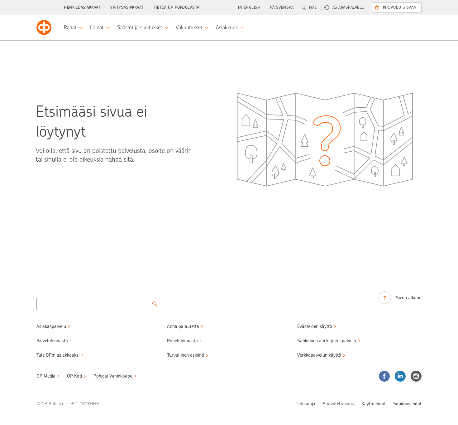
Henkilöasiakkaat (82, 7)
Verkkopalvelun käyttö (319, 355)
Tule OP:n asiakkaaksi (57, 355)
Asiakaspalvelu (348, 7)
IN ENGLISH (249, 7)
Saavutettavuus (338, 404)
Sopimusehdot (407, 404)
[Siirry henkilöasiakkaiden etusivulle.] (43, 27)
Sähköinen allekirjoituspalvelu (326, 341)
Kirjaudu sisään (400, 7)
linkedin (400, 376)
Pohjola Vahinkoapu (112, 376)
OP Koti (74, 376)
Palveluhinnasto (52, 341)
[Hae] (155, 304)
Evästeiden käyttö (314, 326)
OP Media (45, 376)
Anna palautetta (183, 326)
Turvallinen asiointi (185, 355)
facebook (384, 376)
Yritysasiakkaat (127, 7)
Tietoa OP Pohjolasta (176, 7)
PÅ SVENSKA (281, 7)
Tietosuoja (305, 404)
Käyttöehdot (373, 404)
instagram (416, 376)
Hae (313, 7)
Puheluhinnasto (182, 341)
